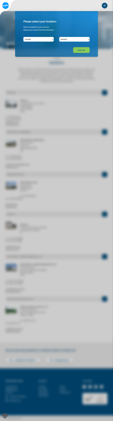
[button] (5, 416)
